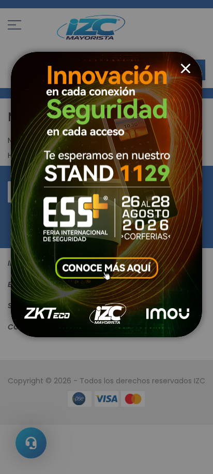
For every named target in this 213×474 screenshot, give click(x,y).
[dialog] (106, 237)
